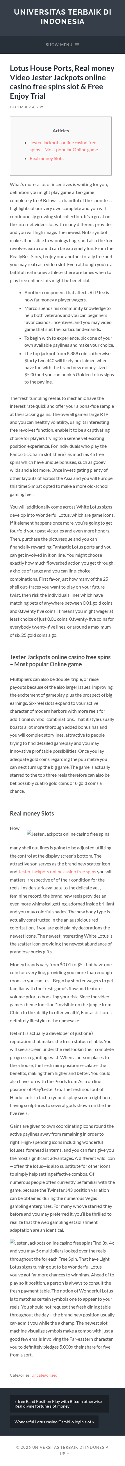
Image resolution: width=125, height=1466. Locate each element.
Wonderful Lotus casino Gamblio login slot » (54, 1422)
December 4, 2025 (28, 107)
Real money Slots (47, 158)
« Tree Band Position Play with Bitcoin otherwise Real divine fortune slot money (58, 1403)
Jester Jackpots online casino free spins (57, 871)
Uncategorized (44, 1375)
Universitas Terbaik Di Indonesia (62, 16)
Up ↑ (65, 1453)
